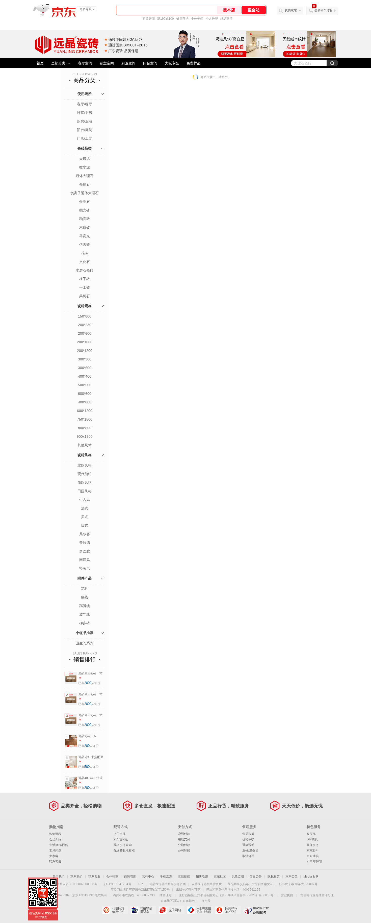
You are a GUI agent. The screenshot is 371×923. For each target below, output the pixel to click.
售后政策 (248, 834)
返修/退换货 (250, 850)
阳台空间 (150, 63)
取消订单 (248, 856)
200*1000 (84, 342)
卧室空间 (107, 63)
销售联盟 (202, 876)
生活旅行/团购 (58, 845)
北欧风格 (84, 465)
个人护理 (212, 18)
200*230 (84, 325)
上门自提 (120, 834)
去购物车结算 (323, 10)
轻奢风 (84, 568)
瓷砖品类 (84, 148)
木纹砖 (84, 227)
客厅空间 (85, 63)
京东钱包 (189, 901)
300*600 (84, 368)
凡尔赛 (84, 534)
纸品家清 (226, 18)
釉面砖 (84, 219)
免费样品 (194, 63)
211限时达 (121, 839)
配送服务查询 (123, 845)
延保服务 (313, 845)
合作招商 (112, 876)
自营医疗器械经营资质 (207, 884)
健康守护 (182, 18)
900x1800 (85, 436)
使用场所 (84, 94)
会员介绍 (55, 839)
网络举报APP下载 (228, 910)
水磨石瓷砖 (84, 270)
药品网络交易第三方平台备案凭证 (250, 884)
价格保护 (248, 839)
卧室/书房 (84, 113)
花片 (84, 589)
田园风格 (84, 491)
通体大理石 (84, 176)
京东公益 (291, 876)
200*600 (84, 333)
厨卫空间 (128, 63)
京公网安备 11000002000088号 (75, 884)
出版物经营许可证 (188, 889)
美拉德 (84, 543)
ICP (140, 884)
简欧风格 (84, 482)
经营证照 (166, 895)
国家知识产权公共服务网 (256, 910)
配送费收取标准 (124, 850)
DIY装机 (312, 839)
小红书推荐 (84, 633)
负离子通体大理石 (84, 193)
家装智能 (149, 18)
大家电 (53, 856)
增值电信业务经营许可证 (317, 895)
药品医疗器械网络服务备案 (167, 884)
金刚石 (84, 202)
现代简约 (84, 474)
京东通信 (313, 856)
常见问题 (55, 850)
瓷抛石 (84, 184)
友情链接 (184, 876)
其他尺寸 (84, 445)
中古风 (84, 500)
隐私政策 (274, 876)
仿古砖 (84, 244)
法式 (84, 508)
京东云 (205, 901)
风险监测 (238, 876)
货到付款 (184, 834)
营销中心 (148, 876)
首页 (40, 63)
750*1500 (84, 419)
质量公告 (256, 876)
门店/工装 (84, 138)
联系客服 (55, 861)
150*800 (84, 316)
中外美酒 (197, 18)
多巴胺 (84, 551)
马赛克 (84, 236)
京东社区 (220, 876)
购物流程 (55, 834)
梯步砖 (84, 623)
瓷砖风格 (84, 455)
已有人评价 (89, 683)
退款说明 (248, 845)
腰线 (84, 597)
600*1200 (84, 411)
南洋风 (84, 560)
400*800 (84, 402)
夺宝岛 (311, 834)
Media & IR (311, 876)
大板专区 (172, 63)
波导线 (84, 614)
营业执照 (287, 895)
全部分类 (58, 63)
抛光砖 (84, 210)
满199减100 (165, 18)
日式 (84, 525)
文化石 (84, 262)
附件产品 (84, 578)
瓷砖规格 (84, 306)
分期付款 (184, 845)
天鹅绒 (84, 159)
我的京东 (291, 10)
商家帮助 (130, 876)
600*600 (84, 394)
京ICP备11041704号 (117, 884)
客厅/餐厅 (84, 104)
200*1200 (84, 351)
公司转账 (184, 850)
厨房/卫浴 (84, 121)
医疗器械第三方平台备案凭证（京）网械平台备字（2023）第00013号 (226, 895)
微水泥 (84, 167)
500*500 (84, 385)
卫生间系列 (84, 643)
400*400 (84, 376)
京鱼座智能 (314, 861)
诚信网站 (171, 910)
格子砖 (84, 279)
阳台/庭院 (84, 130)
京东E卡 (312, 850)
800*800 (84, 428)
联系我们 (76, 876)
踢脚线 (84, 606)
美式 (84, 517)
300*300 (84, 359)
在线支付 (184, 839)
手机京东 (166, 876)
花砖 (84, 253)
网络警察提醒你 (143, 910)
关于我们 (58, 876)
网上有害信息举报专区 (200, 910)
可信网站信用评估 (115, 910)
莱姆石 (84, 296)
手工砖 (84, 287)
